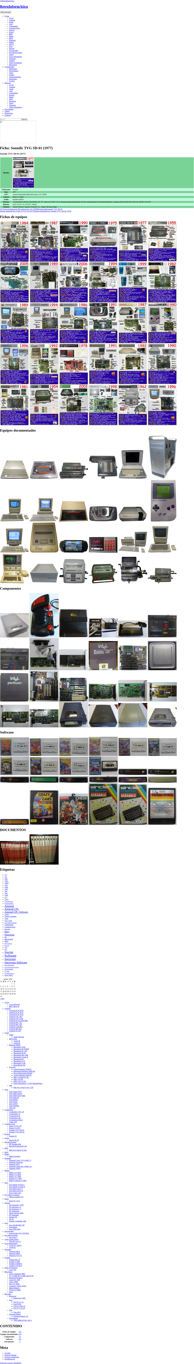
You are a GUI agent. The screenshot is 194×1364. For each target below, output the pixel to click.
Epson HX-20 (14, 1140)
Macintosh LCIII (19, 1063)
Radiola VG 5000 (15, 1179)
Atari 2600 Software (10, 923)
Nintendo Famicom (16, 1162)
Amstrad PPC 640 (15, 1025)
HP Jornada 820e (15, 1144)
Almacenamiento (15, 77)
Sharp (6, 1199)
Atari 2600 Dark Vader (17, 1096)
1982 (6, 879)
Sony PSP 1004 (14, 1229)
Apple (11, 22)
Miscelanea (13, 65)
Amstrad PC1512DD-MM (18, 1021)
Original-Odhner (15, 1314)
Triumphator (13, 1318)
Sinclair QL (13, 1217)
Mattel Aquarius (14, 1156)
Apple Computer (10, 916)
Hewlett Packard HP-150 (18, 1146)
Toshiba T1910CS (15, 1266)
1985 (6, 885)
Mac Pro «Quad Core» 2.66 (23, 1087)
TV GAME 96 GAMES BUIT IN (21, 1276)
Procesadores (13, 71)
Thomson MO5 (14, 1252)
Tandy (11, 55)
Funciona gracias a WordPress (10, 1363)
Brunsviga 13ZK (19, 1298)
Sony (11, 46)
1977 (2, 209)
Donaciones (8, 113)
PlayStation (13, 1227)
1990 (6, 895)
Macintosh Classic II (20, 1057)
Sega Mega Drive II (16, 1191)
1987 (6, 889)
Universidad (8, 969)
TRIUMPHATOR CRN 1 (22, 1320)
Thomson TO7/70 (15, 1256)
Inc (5, 937)
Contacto (7, 115)
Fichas (6, 16)
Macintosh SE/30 (19, 1053)
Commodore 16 (14, 1114)
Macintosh (8, 939)
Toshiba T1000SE (15, 1264)
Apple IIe (16, 1043)
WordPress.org (9, 1359)
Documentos (8, 109)
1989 (6, 893)
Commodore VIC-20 (16, 1112)
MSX (11, 38)
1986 (6, 887)
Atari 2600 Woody (15, 1094)
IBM (10, 34)
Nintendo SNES (15, 1168)
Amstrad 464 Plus (15, 1029)
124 (20, 1332)
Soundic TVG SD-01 (55, 209)
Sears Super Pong (15, 1092)
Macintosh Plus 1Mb (20, 1055)
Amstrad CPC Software (16, 911)
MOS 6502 (13, 1039)
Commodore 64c (15, 1118)
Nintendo (12, 40)
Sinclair (11, 49)
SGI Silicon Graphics (12, 1195)
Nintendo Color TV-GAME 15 (20, 1160)
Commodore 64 (14, 1116)
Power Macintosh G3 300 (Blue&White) (27, 1083)
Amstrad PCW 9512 (16, 1015)
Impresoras (13, 79)
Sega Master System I (16, 1185)
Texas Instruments (15, 57)
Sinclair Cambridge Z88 (17, 1221)
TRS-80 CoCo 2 (15, 1241)
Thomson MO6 (14, 1254)
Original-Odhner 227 (20, 1316)
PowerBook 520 (19, 1065)
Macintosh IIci (18, 1059)
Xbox (11, 1292)
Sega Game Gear (15, 1193)
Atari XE (12, 1108)
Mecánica (7, 1294)
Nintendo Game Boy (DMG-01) (20, 1166)
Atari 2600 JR (14, 1098)
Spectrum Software (15, 962)
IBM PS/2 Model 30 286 (18, 1150)
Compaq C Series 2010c (17, 1286)
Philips (11, 42)
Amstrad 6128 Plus (16, 1027)
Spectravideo (13, 51)
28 (20, 1337)
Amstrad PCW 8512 (16, 1013)
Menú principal (5, 12)
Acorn (11, 18)
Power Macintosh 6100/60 (22, 1073)
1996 (5, 897)
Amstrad (12, 20)
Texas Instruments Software (11, 967)
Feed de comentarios (11, 1357)
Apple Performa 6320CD (22, 1075)
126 (20, 1334)
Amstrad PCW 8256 (16, 1011)
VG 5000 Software (9, 973)
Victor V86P (13, 1282)
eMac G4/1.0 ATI (19, 1081)
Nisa (10, 1310)
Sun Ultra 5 (13, 1237)
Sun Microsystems (15, 53)
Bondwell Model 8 (15, 1278)
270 (20, 1339)
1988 (5, 891)
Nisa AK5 (17, 1312)
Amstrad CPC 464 (15, 1017)
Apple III (16, 1041)
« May (2, 999)
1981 (5, 877)
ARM (11, 1035)
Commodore (13, 26)
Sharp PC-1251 (14, 1201)
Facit (10, 1300)
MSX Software (8, 943)
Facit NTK (17, 1304)
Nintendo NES (14, 1164)
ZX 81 (11, 1219)
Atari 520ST (13, 1104)
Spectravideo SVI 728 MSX (19, 1233)
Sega (5, 949)
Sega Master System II (17, 1187)
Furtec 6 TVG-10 (15, 1126)
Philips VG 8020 (15, 1175)
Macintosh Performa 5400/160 (24, 1071)
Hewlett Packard (10, 1142)
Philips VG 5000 (15, 1177)
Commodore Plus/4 (16, 1120)
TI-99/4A (12, 1247)
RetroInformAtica (14, 6)
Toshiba (12, 61)
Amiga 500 (13, 1122)
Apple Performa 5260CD (22, 1069)
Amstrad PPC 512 (15, 1023)
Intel (10, 1085)
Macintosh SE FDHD (21, 1049)
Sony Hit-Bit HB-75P (16, 1225)
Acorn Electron (14, 1004)
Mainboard (13, 69)
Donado (7, 929)
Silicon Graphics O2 (16, 1197)
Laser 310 (12, 1270)
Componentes (9, 67)
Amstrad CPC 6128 (16, 1019)
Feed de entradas (10, 1355)
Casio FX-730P (14, 1280)
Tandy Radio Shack (11, 1239)
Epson (11, 32)
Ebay (7, 931)
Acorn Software (8, 901)
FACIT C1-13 (18, 1302)
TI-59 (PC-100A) (15, 1245)
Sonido (11, 75)
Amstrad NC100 (15, 1031)
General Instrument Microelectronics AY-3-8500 (21, 209)
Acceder (7, 1353)
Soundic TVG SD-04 (16, 1132)
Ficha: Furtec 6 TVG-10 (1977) (17, 211)
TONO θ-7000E (15, 1290)
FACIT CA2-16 (19, 1308)
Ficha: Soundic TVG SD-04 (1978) (52, 211)
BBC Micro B (14, 1006)
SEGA (11, 44)
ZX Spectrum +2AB (16, 1205)
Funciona (9, 934)
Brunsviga (12, 1296)
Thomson (12, 59)
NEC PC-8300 (14, 1284)
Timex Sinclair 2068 (16, 1213)
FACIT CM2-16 (19, 1306)
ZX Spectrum (14, 1215)
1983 (6, 881)
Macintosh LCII (19, 1061)
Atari (11, 24)
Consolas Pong (14, 28)
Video (11, 73)
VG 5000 (6, 971)
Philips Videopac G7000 (17, 1181)
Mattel (11, 36)
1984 (6, 883)
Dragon (11, 30)
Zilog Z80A (8, 975)
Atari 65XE (13, 1102)
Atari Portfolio (14, 1106)
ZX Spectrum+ (14, 1211)
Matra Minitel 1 (14, 1288)
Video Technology (15, 63)
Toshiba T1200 (14, 1262)
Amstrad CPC (11, 909)
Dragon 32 (13, 1136)
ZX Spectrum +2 (15, 1207)
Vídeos (7, 111)
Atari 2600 (8, 921)
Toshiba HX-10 (14, 1260)
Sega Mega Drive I (15, 1189)
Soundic (44, 209)
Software (7, 83)
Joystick (12, 81)
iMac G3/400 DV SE (21, 1077)
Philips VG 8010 (15, 1173)
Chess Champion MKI (17, 1274)
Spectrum (12, 101)
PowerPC (12, 1067)
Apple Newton (18, 1037)
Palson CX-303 (14, 1128)
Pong (39, 209)
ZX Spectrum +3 (15, 1209)
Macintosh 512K (19, 1047)
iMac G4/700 (18, 1079)
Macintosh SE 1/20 (20, 1051)
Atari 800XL (13, 1100)
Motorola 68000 (14, 1045)
